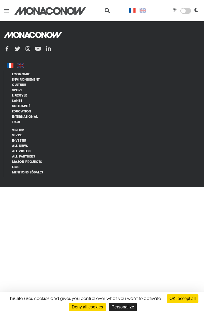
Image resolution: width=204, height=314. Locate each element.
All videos (21, 151)
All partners (23, 156)
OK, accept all (182, 298)
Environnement (26, 79)
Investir (19, 140)
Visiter (18, 130)
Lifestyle (19, 95)
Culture (19, 85)
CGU (15, 167)
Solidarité (21, 106)
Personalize (123, 307)
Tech (16, 122)
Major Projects (27, 162)
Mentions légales (27, 172)
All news (20, 146)
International (25, 117)
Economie (21, 74)
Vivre (17, 135)
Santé (17, 101)
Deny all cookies (87, 307)
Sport (17, 90)
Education (21, 111)
